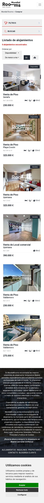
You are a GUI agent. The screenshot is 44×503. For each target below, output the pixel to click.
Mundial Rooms (7, 12)
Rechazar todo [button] (22, 490)
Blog (21, 453)
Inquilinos (22, 450)
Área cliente (29, 453)
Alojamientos (9, 450)
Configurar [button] (22, 495)
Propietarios (34, 450)
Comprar (18, 12)
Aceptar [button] (22, 485)
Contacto (13, 453)
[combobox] (12, 53)
